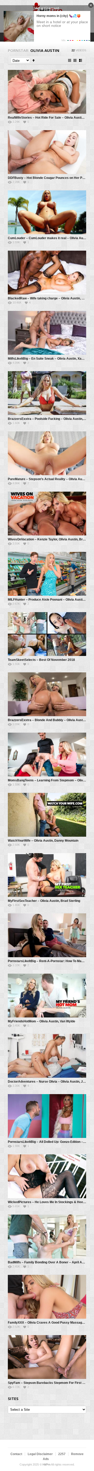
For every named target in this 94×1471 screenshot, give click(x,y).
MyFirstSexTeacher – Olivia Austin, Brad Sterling (44, 901)
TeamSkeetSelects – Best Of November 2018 (41, 660)
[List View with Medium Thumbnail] (80, 60)
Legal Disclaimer (40, 1454)
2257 (62, 1454)
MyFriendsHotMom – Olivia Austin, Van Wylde (41, 1021)
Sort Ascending (33, 60)
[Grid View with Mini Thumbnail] (69, 60)
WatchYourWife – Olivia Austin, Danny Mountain (43, 840)
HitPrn (46, 1464)
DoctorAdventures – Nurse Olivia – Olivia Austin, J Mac (49, 1081)
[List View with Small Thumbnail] (75, 60)
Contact (16, 1454)
